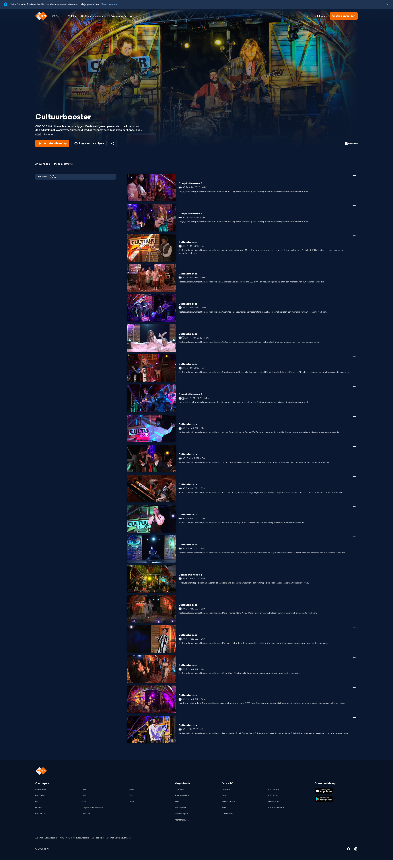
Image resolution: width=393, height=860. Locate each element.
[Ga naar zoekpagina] (307, 16)
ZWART (132, 802)
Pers (177, 802)
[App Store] (324, 791)
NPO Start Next (229, 802)
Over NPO (179, 789)
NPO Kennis (273, 789)
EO (36, 802)
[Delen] (113, 143)
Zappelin (226, 789)
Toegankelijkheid (182, 795)
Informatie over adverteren (118, 838)
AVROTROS (40, 789)
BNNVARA (40, 795)
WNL (130, 795)
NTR (84, 802)
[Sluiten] (387, 4)
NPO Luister (227, 814)
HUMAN (39, 808)
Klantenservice (182, 820)
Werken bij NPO (182, 814)
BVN (224, 808)
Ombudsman (274, 802)
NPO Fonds (273, 795)
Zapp (224, 795)
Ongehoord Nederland (92, 808)
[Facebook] (348, 849)
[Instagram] (356, 849)
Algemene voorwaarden (46, 838)
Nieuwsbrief (180, 808)
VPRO (131, 789)
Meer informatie (109, 4)
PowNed (86, 814)
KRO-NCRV (40, 814)
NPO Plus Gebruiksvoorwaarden (74, 838)
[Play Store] (324, 799)
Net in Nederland (276, 808)
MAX (84, 789)
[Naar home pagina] (41, 16)
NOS (84, 795)
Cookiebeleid (98, 838)
